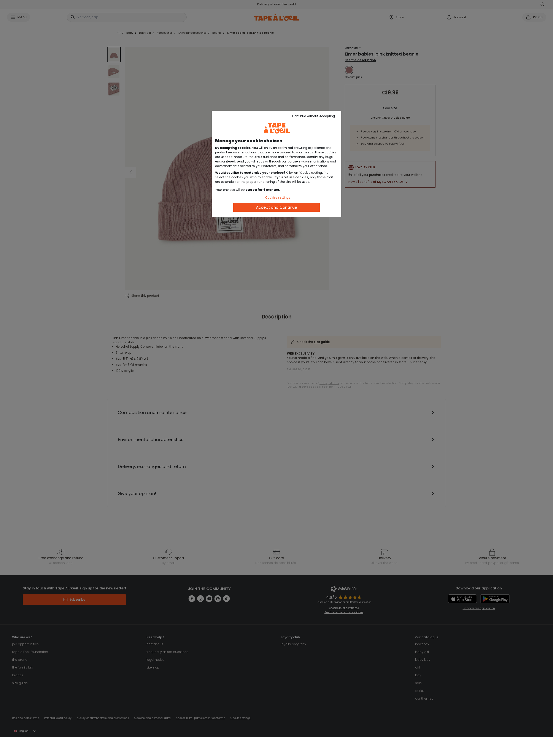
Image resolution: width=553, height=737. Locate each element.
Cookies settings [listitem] (277, 197)
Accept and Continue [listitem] (276, 207)
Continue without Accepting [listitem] (313, 116)
